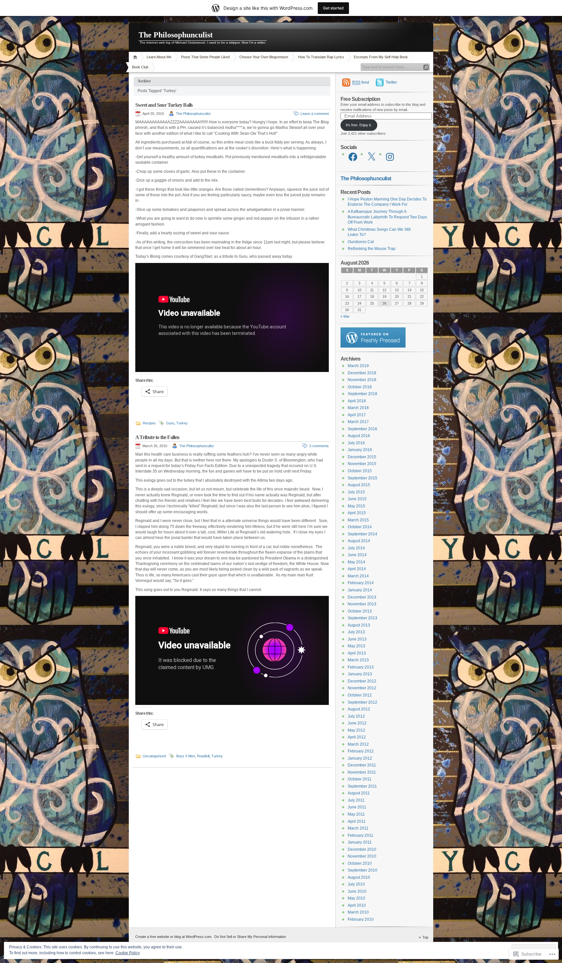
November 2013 (362, 604)
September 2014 (362, 534)
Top (425, 937)
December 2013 (362, 597)
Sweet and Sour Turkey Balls (164, 105)
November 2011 (362, 772)
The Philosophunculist (176, 35)
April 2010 (357, 905)
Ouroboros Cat (361, 242)
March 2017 (358, 422)
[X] (371, 157)
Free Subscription (360, 99)
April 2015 (357, 513)
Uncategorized (154, 756)
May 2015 (356, 506)
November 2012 (362, 688)
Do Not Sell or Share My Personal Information (250, 937)
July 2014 (356, 548)
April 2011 (357, 821)
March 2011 (358, 828)
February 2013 (361, 667)
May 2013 (356, 646)
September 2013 (362, 618)
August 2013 (359, 625)
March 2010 (358, 912)
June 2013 (357, 639)
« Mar (345, 316)
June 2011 (357, 807)
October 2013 (360, 611)
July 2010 (356, 884)
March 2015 (358, 520)
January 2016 (360, 449)
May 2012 (356, 730)
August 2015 (359, 485)
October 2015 (360, 471)
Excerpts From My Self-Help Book (381, 57)
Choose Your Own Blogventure (263, 57)
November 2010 (362, 856)
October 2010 (360, 863)
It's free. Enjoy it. (359, 125)
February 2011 (360, 835)
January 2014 (360, 590)
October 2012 (360, 695)
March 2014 (358, 576)
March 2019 (358, 366)
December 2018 (362, 373)
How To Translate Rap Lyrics (321, 57)
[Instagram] (390, 157)
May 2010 (356, 898)
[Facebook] (353, 157)
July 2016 (356, 443)
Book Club (140, 67)
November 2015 (362, 463)
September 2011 (362, 786)
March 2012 (358, 744)
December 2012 (362, 681)
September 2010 (362, 870)
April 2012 (357, 737)
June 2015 (357, 499)
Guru (170, 423)
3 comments (319, 446)
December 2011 (362, 765)
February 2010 (361, 919)
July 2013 (356, 632)
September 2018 (362, 394)
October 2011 (359, 779)
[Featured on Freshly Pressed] (373, 346)
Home (136, 57)
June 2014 (357, 555)
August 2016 (359, 435)
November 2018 (362, 380)
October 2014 (360, 527)
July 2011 (356, 800)
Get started (333, 8)
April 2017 (357, 415)
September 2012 (362, 702)
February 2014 (361, 583)
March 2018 (358, 408)
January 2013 (360, 674)
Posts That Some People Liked (205, 57)
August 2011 (359, 793)
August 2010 (359, 877)
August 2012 (359, 709)
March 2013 (358, 660)
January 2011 (360, 842)
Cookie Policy (127, 953)
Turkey (182, 423)
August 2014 (359, 541)
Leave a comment (315, 114)
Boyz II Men (185, 756)
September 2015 (362, 478)
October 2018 (360, 387)
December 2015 (362, 457)
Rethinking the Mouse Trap (371, 248)
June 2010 (357, 891)
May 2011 (356, 814)
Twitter (391, 82)
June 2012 (357, 723)
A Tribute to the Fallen (157, 437)
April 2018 (357, 401)
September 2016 (362, 429)
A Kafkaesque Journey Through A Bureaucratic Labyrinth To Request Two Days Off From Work (387, 217)
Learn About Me (159, 57)
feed (360, 82)
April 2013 (357, 653)
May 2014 (356, 562)
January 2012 (360, 758)
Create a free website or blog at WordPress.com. (173, 937)
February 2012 (361, 751)
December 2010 (362, 849)
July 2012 (356, 716)
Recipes (149, 423)
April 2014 (357, 569)
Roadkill (203, 756)
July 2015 (356, 492)
